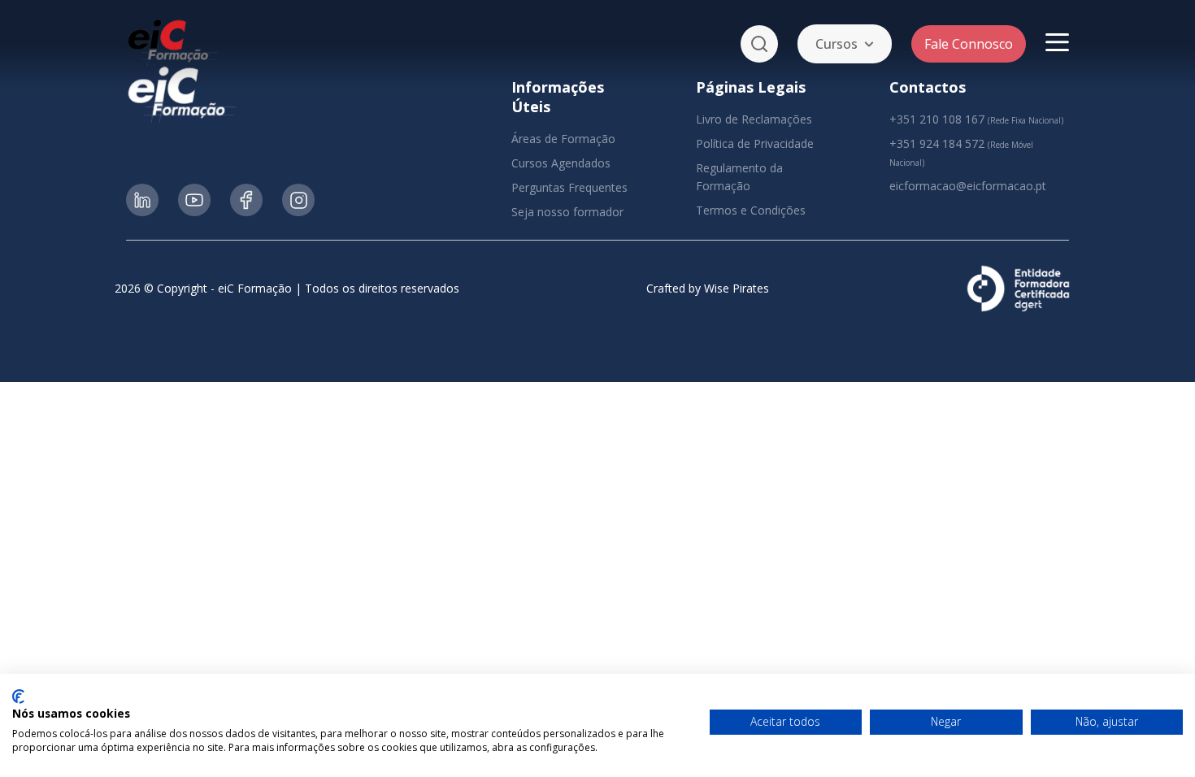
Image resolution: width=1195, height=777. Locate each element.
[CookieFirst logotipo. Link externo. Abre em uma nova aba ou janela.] (18, 696)
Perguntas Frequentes (569, 187)
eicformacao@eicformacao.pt (967, 185)
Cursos (836, 44)
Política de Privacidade (755, 143)
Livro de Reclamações (754, 119)
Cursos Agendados (561, 163)
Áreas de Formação (563, 138)
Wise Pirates (736, 288)
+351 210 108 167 (936, 119)
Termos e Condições (751, 210)
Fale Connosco (968, 44)
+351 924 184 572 (936, 143)
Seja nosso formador (567, 211)
